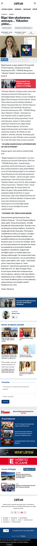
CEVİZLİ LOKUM (6, 9)
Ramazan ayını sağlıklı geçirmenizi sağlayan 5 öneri (26, 374)
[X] (15, 512)
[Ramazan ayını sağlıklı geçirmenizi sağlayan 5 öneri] (27, 366)
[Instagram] (18, 512)
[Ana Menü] (2, 3)
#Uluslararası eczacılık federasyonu (23, 28)
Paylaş (5, 59)
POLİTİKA (5, 520)
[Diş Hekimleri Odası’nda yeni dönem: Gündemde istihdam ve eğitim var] (10, 349)
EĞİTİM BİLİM (23, 518)
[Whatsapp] (25, 512)
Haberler (4, 14)
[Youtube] (21, 512)
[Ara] (35, 3)
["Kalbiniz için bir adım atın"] (27, 332)
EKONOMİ (27, 9)
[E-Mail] (13, 317)
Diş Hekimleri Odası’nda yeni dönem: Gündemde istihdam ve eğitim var (9, 357)
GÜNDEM (18, 9)
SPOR (19, 520)
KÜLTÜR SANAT (28, 520)
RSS (7, 530)
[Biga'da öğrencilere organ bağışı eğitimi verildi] (10, 332)
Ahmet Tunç (16, 313)
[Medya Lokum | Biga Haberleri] (18, 3)
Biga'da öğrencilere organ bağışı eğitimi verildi (8, 340)
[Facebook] (16, 317)
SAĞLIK (11, 14)
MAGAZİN (6, 522)
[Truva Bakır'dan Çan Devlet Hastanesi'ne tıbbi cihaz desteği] (10, 364)
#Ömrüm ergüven (7, 28)
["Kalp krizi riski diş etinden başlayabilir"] (27, 349)
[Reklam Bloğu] (18, 412)
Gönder (5, 401)
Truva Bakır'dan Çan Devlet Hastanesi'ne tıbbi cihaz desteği (8, 371)
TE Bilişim (23, 536)
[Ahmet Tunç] (6, 315)
